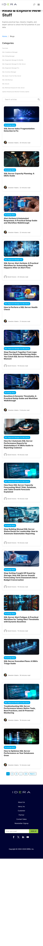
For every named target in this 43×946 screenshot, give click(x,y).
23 (26, 774)
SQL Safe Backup (7, 80)
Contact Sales (21, 819)
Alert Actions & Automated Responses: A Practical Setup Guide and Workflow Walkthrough (20, 220)
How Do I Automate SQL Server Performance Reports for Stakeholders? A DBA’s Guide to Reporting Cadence (18, 444)
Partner (21, 815)
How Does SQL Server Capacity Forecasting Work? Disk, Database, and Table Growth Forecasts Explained (20, 488)
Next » (32, 774)
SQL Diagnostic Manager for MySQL (12, 60)
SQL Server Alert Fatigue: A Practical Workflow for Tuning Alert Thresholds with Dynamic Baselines (21, 619)
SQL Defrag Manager (8, 56)
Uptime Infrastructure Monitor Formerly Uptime (15, 91)
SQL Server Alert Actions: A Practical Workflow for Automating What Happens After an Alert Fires (21, 265)
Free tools (5, 48)
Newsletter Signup (21, 823)
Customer (21, 811)
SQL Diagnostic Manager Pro (10, 68)
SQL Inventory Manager (9, 72)
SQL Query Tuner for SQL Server (11, 76)
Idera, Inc (21, 806)
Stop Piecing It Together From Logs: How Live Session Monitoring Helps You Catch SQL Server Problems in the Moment (21, 355)
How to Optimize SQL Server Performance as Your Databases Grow (19, 753)
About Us (21, 802)
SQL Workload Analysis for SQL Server (13, 88)
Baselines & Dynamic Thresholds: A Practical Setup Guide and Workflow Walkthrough (21, 398)
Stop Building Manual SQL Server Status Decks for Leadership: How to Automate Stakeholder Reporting (21, 531)
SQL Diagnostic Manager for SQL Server (14, 64)
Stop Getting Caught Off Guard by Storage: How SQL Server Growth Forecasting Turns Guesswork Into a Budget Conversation (20, 576)
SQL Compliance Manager (10, 52)
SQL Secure (5, 84)
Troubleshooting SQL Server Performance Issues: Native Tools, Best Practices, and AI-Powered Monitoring (19, 709)
